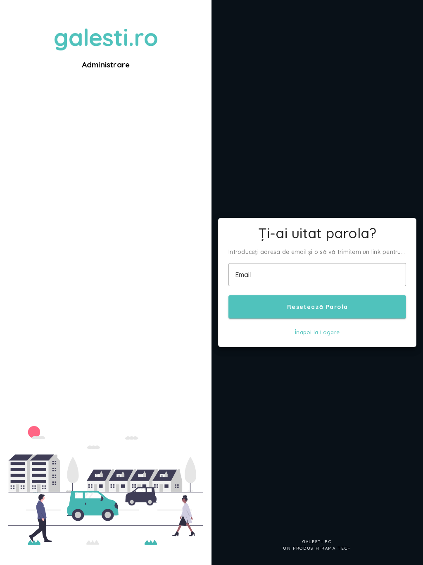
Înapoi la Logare (317, 332)
